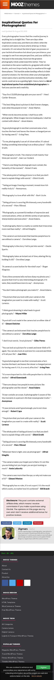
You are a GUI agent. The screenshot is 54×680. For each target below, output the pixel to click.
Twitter (17, 523)
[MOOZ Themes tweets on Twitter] (12, 583)
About (4, 566)
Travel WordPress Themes (12, 654)
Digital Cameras (8, 632)
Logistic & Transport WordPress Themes (18, 636)
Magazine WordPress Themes (13, 650)
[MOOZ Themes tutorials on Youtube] (20, 583)
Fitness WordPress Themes (12, 658)
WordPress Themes (9, 598)
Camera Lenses (8, 628)
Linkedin (27, 523)
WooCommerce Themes (11, 606)
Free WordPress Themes (11, 610)
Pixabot (5, 573)
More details (37, 676)
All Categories (7, 624)
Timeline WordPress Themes (13, 662)
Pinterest (38, 523)
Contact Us (6, 569)
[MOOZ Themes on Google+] (27, 583)
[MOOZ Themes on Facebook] (5, 583)
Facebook (6, 523)
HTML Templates (8, 602)
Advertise (6, 577)
